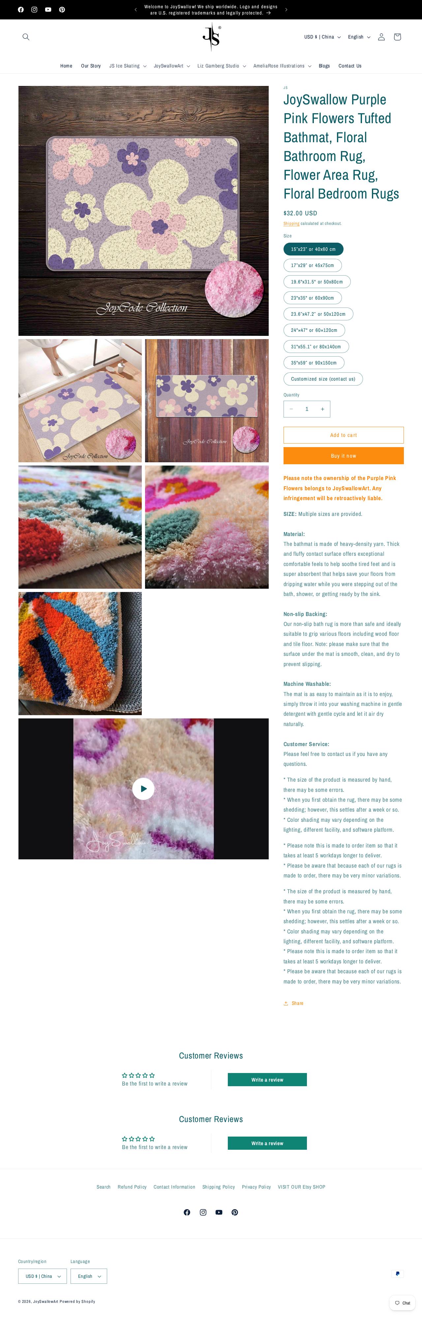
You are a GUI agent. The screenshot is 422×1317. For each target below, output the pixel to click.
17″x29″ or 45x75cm (313, 265)
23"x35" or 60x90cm (313, 297)
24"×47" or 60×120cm (314, 330)
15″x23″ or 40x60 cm (313, 249)
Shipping (292, 223)
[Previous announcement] (136, 10)
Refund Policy (132, 1187)
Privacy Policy (256, 1187)
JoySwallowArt (45, 1301)
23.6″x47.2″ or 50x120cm (318, 313)
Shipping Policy (218, 1187)
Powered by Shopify (77, 1301)
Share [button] (298, 1003)
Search (104, 1187)
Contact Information (175, 1187)
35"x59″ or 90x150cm (314, 362)
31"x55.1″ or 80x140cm (316, 346)
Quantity (292, 394)
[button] (26, 37)
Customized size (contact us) (323, 378)
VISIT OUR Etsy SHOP (301, 1187)
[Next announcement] (286, 10)
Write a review (267, 1079)
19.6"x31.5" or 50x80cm (317, 281)
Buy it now (343, 455)
